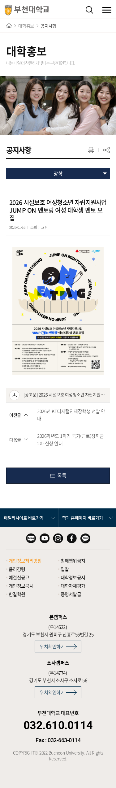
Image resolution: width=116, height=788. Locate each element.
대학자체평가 (73, 585)
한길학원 (17, 594)
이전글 (15, 415)
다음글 (15, 440)
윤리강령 (17, 569)
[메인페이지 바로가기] (27, 10)
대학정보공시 (73, 577)
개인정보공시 (21, 585)
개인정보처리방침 (25, 560)
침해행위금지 (73, 560)
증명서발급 (71, 594)
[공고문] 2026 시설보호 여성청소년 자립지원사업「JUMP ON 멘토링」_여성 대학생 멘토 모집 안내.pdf (65, 394)
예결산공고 (19, 577)
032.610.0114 (58, 725)
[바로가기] (9, 25)
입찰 (65, 569)
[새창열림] (31, 538)
